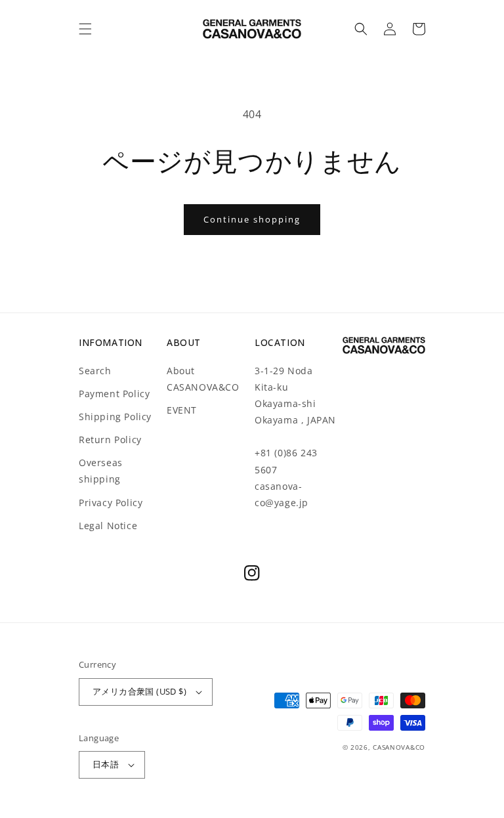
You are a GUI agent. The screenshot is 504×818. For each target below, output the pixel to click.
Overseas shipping (101, 470)
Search (95, 370)
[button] (85, 28)
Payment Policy (114, 393)
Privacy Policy (110, 502)
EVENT (182, 410)
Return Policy (110, 439)
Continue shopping (252, 219)
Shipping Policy (115, 416)
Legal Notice (108, 525)
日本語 (106, 764)
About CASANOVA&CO (203, 378)
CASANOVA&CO (399, 747)
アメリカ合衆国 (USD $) (139, 691)
